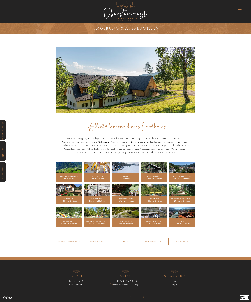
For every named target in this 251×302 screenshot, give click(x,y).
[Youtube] (10, 297)
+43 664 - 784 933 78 (126, 281)
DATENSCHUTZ (149, 297)
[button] (240, 11)
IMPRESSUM (139, 297)
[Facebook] (4, 297)
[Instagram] (7, 297)
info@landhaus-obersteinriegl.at (127, 284)
